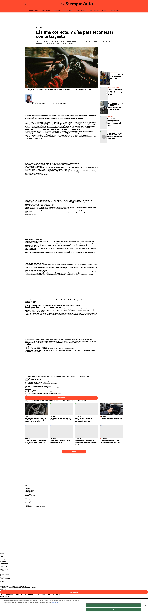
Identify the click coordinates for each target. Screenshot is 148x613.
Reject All (113, 605)
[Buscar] (2, 557)
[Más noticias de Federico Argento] (28, 95)
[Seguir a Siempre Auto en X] (30, 482)
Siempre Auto (39, 27)
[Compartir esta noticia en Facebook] (30, 105)
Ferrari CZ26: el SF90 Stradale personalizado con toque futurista (115, 106)
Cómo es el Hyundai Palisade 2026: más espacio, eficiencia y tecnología (114, 135)
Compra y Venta (67, 10)
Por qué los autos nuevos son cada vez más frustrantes (111, 419)
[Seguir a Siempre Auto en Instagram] (34, 482)
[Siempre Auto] (77, 4)
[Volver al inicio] (74, 513)
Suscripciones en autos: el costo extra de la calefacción (110, 441)
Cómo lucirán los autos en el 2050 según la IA (60, 441)
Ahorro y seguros (94, 10)
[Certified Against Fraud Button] (30, 508)
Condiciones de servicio (79, 400)
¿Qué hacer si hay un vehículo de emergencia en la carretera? (41, 383)
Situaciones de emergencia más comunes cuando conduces (41, 385)
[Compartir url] (26, 113)
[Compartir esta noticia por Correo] (37, 105)
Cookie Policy (55, 602)
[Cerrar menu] (1, 551)
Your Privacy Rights (113, 601)
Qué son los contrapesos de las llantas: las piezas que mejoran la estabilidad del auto (114, 122)
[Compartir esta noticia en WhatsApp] (26, 105)
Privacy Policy (28, 505)
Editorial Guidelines (30, 504)
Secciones (3, 561)
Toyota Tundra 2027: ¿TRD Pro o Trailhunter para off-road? (115, 92)
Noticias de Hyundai (112, 131)
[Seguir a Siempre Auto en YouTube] (37, 482)
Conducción (57, 10)
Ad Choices (28, 501)
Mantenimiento (46, 10)
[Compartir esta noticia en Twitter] (34, 105)
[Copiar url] (28, 110)
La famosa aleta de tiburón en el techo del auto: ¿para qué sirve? (35, 442)
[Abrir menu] (25, 4)
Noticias (104, 10)
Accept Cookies (113, 609)
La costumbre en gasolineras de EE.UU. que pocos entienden (61, 419)
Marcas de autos (33, 10)
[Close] (145, 605)
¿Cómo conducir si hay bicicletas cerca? (35, 382)
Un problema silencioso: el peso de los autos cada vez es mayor (86, 442)
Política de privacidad (58, 400)
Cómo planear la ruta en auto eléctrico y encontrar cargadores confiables (85, 420)
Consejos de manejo (30, 390)
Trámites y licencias (81, 10)
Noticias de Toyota (113, 87)
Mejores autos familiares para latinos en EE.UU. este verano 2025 (42, 388)
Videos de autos (114, 10)
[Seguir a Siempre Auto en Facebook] (26, 482)
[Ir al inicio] (74, 457)
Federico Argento (32, 102)
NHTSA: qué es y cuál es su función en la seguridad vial (39, 381)
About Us (27, 502)
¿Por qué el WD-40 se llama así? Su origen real (116, 76)
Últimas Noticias (4, 560)
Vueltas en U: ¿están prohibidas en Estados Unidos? (39, 386)
